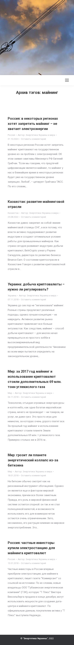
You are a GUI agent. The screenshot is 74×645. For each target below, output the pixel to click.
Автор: (36, 135)
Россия (11, 135)
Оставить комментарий (33, 139)
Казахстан (13, 213)
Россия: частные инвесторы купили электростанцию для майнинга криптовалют (31, 548)
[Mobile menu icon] (67, 80)
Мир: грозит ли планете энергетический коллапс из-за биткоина (33, 460)
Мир (10, 393)
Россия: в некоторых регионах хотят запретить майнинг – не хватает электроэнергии (33, 123)
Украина (12, 295)
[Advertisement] (37, 37)
